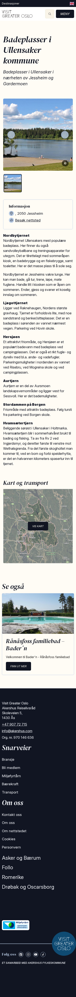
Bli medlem (11, 768)
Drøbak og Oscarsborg (28, 887)
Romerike (13, 877)
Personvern (11, 847)
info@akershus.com (17, 731)
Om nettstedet (14, 831)
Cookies (8, 839)
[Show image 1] (12, 183)
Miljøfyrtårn (11, 776)
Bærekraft (10, 784)
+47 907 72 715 (14, 724)
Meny (65, 14)
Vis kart (38, 526)
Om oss (8, 823)
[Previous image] (11, 135)
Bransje (8, 759)
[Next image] (65, 135)
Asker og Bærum (21, 858)
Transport (10, 792)
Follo (7, 867)
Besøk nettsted (28, 220)
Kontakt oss (12, 815)
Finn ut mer (18, 666)
